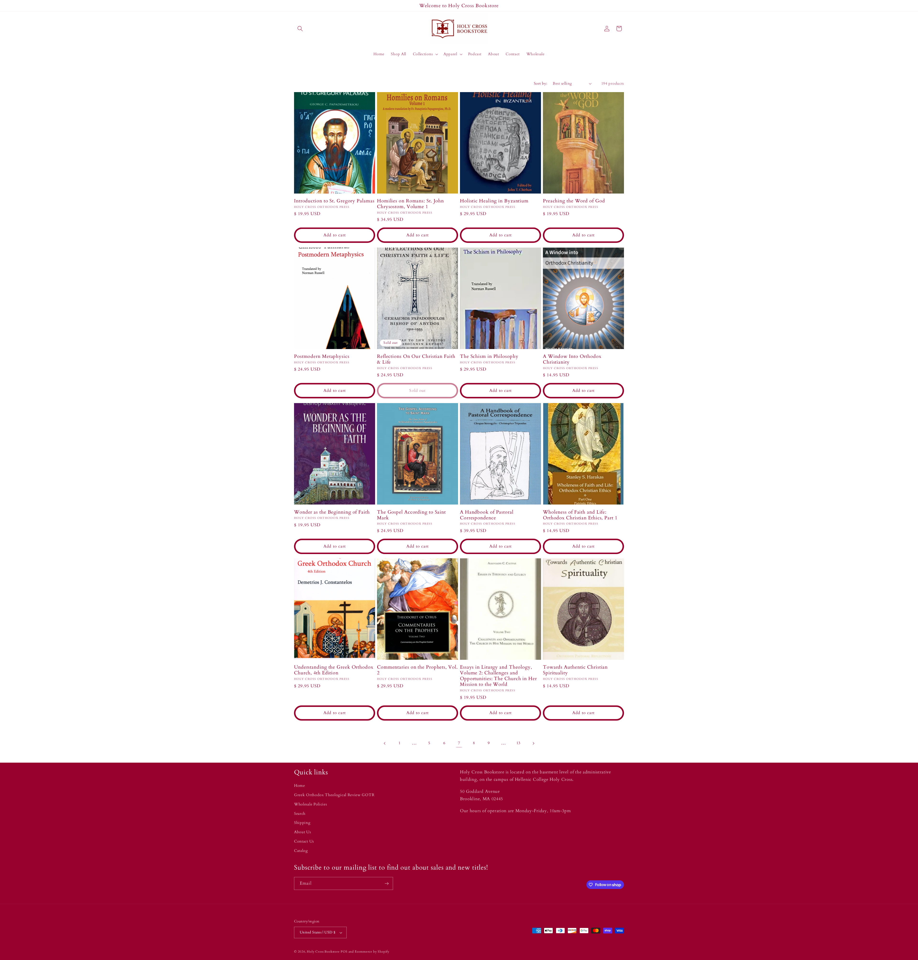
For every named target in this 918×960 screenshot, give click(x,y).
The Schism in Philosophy (489, 356)
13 (518, 743)
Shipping (302, 823)
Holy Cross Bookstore (323, 951)
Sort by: (540, 83)
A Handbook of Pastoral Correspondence (487, 515)
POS (344, 951)
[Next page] (533, 743)
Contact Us (304, 841)
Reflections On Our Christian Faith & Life (416, 359)
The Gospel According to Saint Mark (411, 515)
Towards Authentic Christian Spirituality (575, 670)
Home (299, 785)
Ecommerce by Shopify (372, 951)
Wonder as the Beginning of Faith (332, 512)
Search (300, 813)
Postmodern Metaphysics (322, 356)
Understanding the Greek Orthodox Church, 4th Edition (333, 670)
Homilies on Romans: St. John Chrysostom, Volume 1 (410, 204)
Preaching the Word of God (574, 201)
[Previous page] (385, 743)
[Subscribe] (387, 883)
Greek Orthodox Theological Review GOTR (334, 795)
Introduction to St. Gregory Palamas (334, 201)
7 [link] (459, 743)
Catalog (301, 850)
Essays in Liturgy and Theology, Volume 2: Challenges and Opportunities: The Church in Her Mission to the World (498, 676)
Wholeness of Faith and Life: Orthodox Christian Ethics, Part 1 (580, 515)
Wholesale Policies (310, 804)
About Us (302, 832)
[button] (300, 28)
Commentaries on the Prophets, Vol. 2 (417, 670)
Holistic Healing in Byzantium (494, 201)
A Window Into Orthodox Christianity (572, 359)
